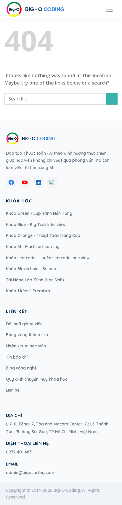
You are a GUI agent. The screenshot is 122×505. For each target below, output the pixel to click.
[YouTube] (25, 182)
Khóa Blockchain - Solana (31, 268)
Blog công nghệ (21, 368)
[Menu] (109, 9)
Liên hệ (13, 390)
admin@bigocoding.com (30, 472)
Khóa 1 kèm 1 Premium (28, 290)
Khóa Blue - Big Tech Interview (35, 224)
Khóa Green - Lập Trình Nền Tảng (39, 213)
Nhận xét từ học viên (26, 346)
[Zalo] (52, 182)
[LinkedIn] (38, 182)
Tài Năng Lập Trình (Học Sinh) (35, 280)
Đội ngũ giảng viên (24, 323)
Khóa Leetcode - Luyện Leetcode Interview (48, 257)
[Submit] (112, 99)
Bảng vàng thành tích (27, 334)
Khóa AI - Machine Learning (33, 246)
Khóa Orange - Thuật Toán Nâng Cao (43, 235)
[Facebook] (11, 182)
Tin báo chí (17, 357)
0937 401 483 (19, 452)
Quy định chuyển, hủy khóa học (36, 379)
